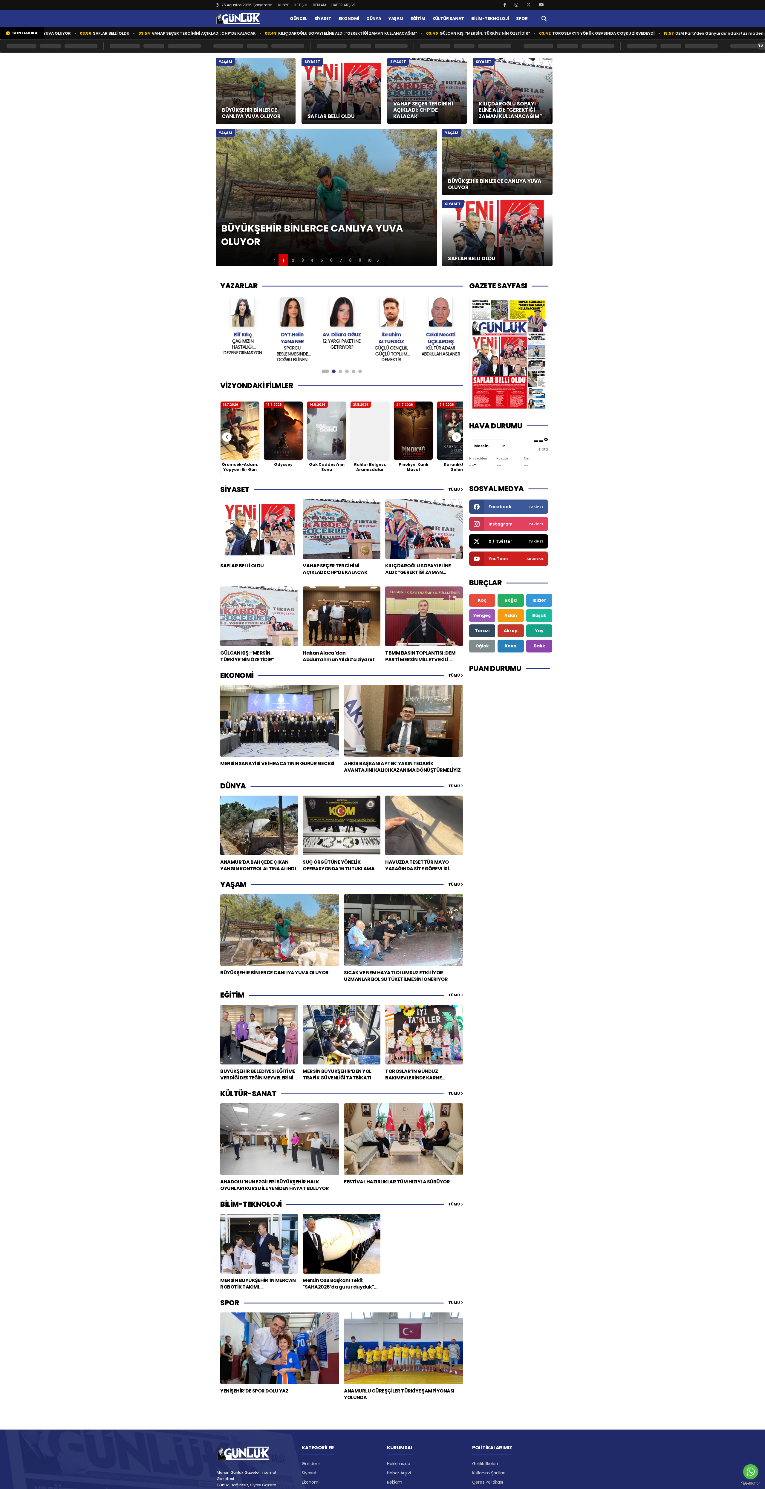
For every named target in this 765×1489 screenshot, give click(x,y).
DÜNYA (373, 19)
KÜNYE (283, 4)
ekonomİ (237, 675)
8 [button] (350, 260)
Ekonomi (310, 1482)
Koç (482, 600)
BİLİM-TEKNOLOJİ (490, 19)
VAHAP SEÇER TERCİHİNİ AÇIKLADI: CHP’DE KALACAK (131, 33)
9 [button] (360, 260)
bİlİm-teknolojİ (251, 1204)
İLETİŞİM (300, 4)
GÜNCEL (298, 19)
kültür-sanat (248, 1094)
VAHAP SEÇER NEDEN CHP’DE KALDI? (440, 344)
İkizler (539, 600)
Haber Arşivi (399, 1473)
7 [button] (340, 260)
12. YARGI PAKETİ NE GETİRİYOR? (292, 344)
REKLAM (319, 4)
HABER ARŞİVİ (343, 4)
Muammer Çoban (440, 334)
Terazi (482, 631)
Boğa (511, 600)
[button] (274, 260)
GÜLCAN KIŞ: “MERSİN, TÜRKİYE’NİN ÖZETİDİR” (412, 33)
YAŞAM (395, 19)
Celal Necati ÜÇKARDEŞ (391, 338)
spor (229, 1303)
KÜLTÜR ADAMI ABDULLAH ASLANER (391, 351)
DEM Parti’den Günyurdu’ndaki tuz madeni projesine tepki (663, 33)
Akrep (511, 631)
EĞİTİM (418, 19)
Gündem (311, 1464)
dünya (233, 786)
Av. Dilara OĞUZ (292, 334)
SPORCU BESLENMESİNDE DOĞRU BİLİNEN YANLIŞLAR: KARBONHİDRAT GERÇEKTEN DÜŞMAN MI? (242, 353)
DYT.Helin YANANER (242, 338)
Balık (539, 646)
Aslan (510, 615)
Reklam (394, 1482)
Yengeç (482, 615)
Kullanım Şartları (488, 1473)
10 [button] (369, 260)
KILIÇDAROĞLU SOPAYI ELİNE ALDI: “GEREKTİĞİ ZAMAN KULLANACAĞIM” (275, 33)
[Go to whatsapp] (750, 1471)
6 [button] (331, 260)
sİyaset (235, 489)
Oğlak (482, 646)
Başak (539, 615)
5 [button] (321, 260)
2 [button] (293, 260)
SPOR (521, 19)
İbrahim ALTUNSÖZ (342, 338)
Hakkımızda (398, 1464)
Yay (539, 631)
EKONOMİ (349, 19)
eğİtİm (232, 995)
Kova (510, 646)
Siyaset (309, 1473)
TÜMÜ (454, 489)
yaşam (233, 884)
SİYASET (323, 19)
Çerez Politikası (487, 1482)
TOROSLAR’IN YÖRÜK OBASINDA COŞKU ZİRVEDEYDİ (531, 33)
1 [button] (283, 260)
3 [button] (302, 260)
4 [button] (311, 260)
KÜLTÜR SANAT (448, 19)
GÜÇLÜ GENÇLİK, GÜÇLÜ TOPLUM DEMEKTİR (342, 353)
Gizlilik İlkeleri (485, 1464)
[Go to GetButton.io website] (750, 1483)
